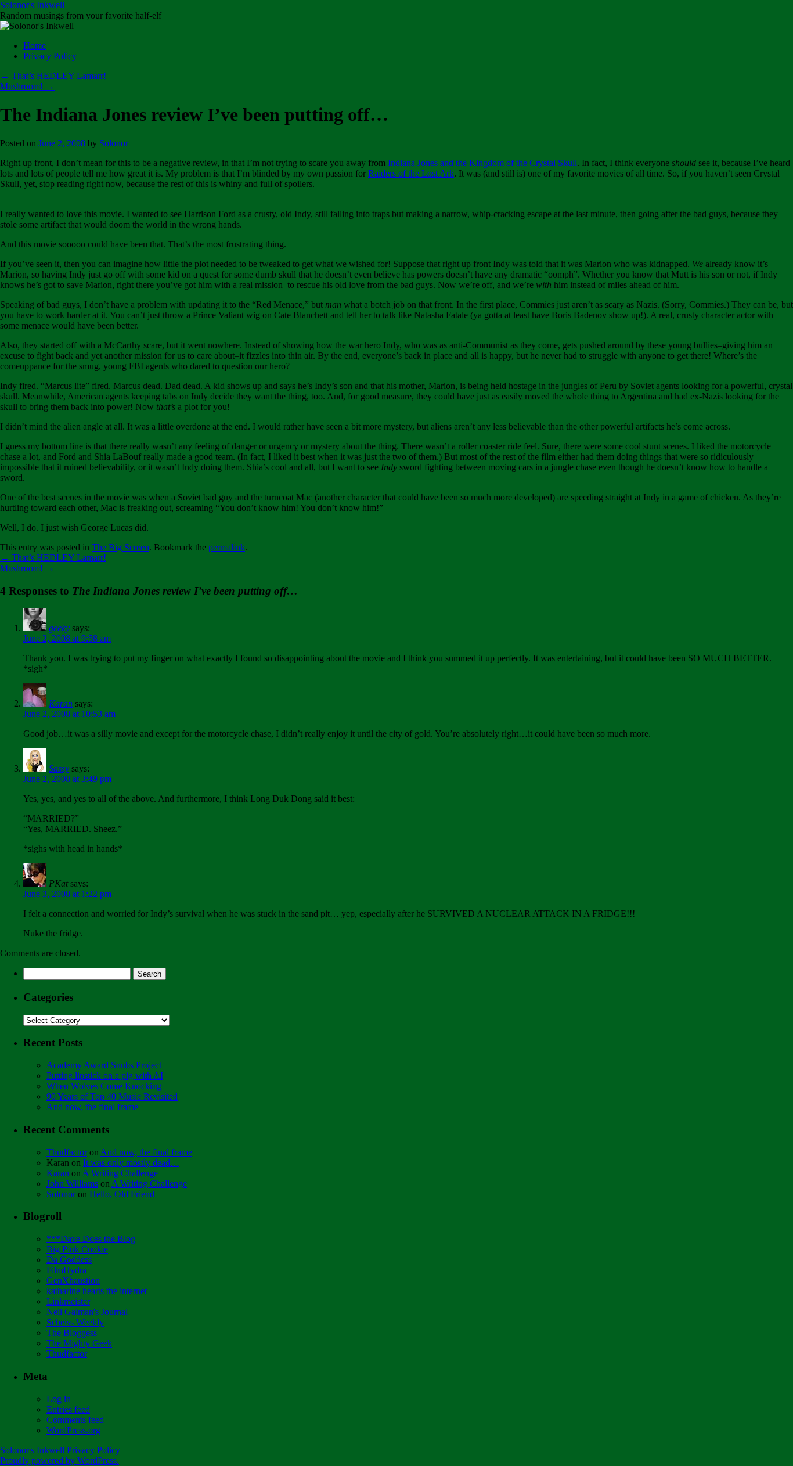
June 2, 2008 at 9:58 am (67, 638)
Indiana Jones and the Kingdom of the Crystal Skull (482, 163)
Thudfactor (66, 1152)
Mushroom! (27, 86)
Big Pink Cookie (77, 1249)
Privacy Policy (50, 56)
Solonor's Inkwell (32, 5)
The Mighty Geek (79, 1343)
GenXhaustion (73, 1280)
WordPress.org (73, 1430)
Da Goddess (69, 1260)
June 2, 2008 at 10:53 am (69, 714)
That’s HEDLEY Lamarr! (53, 76)
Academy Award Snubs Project (103, 1065)
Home (34, 46)
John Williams (72, 1183)
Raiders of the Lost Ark (411, 173)
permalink (226, 547)
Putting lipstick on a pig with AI (104, 1075)
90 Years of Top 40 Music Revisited (112, 1096)
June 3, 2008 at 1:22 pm (67, 894)
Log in (58, 1399)
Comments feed (75, 1420)
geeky (59, 628)
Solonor (113, 143)
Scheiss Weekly (75, 1322)
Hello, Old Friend (121, 1194)
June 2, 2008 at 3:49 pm (67, 779)
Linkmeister (68, 1301)
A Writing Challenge (120, 1173)
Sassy (59, 768)
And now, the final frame (92, 1107)
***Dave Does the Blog (90, 1239)
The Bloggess (71, 1333)
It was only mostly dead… (131, 1163)
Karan (61, 703)
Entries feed (68, 1409)
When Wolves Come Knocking (103, 1086)
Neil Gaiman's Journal (87, 1312)
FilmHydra (66, 1270)
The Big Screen (120, 547)
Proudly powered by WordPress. (59, 1460)
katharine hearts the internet (96, 1291)
